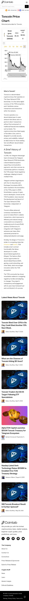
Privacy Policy (12, 598)
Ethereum (7, 244)
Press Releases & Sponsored (10, 560)
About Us (4, 549)
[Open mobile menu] (26, 2)
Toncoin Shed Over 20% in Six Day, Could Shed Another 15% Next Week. (14, 325)
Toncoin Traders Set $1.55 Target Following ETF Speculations (13, 394)
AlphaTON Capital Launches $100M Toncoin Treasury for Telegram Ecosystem (14, 430)
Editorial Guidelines (7, 585)
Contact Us (5, 552)
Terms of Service (20, 598)
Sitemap (5, 598)
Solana (15, 244)
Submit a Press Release (9, 564)
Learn (3, 577)
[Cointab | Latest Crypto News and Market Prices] (7, 2)
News (3, 573)
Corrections (5, 556)
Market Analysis (6, 581)
